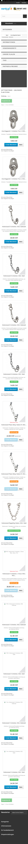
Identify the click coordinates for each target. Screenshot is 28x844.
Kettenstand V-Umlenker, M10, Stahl (14, 674)
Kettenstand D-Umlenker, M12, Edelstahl (14, 325)
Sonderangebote (9, 48)
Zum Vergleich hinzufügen (7, 150)
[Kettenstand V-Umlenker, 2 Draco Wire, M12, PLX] (14, 560)
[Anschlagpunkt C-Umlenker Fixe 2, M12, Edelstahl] (14, 167)
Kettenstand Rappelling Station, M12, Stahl (14, 523)
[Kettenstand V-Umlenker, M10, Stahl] (14, 662)
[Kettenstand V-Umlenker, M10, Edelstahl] (14, 613)
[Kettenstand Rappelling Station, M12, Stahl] (14, 511)
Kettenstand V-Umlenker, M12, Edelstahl (14, 723)
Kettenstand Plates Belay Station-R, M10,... (14, 425)
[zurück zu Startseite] (2, 35)
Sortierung (3, 96)
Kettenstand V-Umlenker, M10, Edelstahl (14, 624)
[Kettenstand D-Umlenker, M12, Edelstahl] (14, 313)
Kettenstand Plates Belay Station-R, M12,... (14, 474)
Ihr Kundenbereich (7, 830)
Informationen (9, 42)
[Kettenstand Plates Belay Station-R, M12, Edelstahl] (14, 462)
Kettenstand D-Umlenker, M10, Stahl (14, 276)
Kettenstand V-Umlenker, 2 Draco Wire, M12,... (14, 574)
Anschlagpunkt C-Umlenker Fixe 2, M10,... (14, 131)
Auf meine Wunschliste (6, 149)
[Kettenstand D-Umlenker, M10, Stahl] (14, 264)
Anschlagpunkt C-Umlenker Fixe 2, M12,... (14, 179)
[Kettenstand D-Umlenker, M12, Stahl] (14, 362)
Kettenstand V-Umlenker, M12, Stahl (14, 772)
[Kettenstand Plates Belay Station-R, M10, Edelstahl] (14, 411)
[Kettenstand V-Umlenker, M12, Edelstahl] (14, 711)
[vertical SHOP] (14, 8)
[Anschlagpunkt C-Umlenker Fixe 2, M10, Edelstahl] (14, 119)
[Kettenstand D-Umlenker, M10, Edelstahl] (14, 215)
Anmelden (24, 2)
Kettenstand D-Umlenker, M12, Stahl (14, 374)
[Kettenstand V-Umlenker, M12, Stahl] (14, 760)
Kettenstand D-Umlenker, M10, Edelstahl (14, 226)
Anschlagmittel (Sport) (15, 35)
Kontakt (18, 2)
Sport (7, 35)
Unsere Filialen (9, 54)
